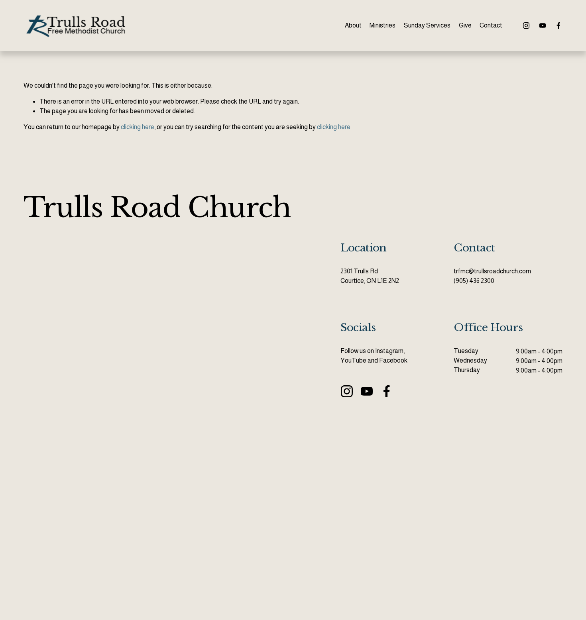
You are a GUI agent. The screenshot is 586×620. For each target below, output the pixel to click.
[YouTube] (543, 25)
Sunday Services (427, 25)
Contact (491, 25)
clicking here (137, 127)
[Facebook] (558, 25)
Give (465, 25)
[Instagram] (526, 25)
